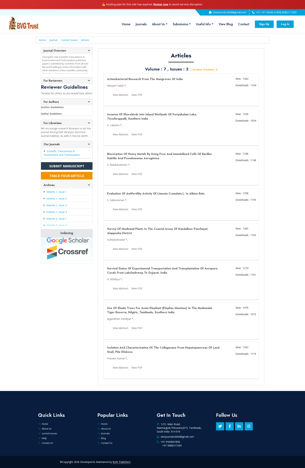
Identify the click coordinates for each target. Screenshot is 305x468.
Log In (285, 24)
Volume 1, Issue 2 (56, 198)
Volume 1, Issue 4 (56, 212)
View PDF (136, 94)
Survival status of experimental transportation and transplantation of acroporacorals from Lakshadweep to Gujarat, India (162, 270)
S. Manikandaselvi (117, 164)
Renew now (160, 4)
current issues (49, 433)
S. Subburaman (115, 200)
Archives (49, 185)
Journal (53, 40)
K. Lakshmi (113, 125)
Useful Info (203, 24)
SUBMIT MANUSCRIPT (66, 166)
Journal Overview (55, 51)
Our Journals (52, 144)
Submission (180, 24)
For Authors (51, 102)
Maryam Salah (115, 85)
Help (44, 438)
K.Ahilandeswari (116, 239)
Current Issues (69, 40)
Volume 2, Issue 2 (56, 225)
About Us (158, 24)
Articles (85, 40)
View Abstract (120, 94)
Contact (243, 24)
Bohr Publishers (122, 462)
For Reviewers (53, 81)
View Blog (226, 24)
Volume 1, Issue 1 (56, 191)
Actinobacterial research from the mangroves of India (145, 79)
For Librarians (53, 123)
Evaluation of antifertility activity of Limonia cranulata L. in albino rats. (156, 194)
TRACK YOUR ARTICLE (66, 176)
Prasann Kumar (116, 358)
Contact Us (47, 443)
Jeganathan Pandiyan (119, 318)
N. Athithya (113, 279)
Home (126, 24)
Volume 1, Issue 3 (56, 205)
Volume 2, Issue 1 (56, 218)
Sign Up (264, 24)
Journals (141, 24)
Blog (103, 438)
